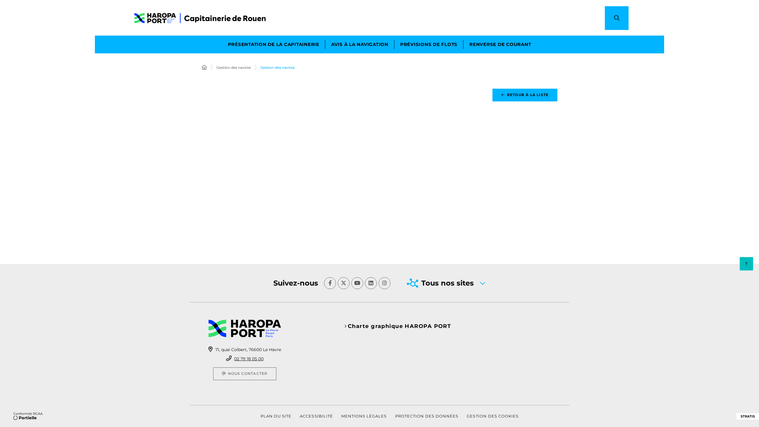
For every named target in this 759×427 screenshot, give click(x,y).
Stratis (748, 416)
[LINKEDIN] (371, 283)
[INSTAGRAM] (384, 283)
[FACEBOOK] (330, 283)
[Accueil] (204, 67)
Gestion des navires (233, 67)
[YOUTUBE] (357, 283)
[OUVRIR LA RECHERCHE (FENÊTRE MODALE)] (617, 18)
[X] (344, 283)
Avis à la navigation (359, 44)
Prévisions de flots (428, 44)
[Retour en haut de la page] (746, 263)
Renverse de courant (500, 44)
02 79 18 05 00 (249, 358)
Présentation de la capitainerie (273, 44)
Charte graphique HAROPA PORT (399, 326)
